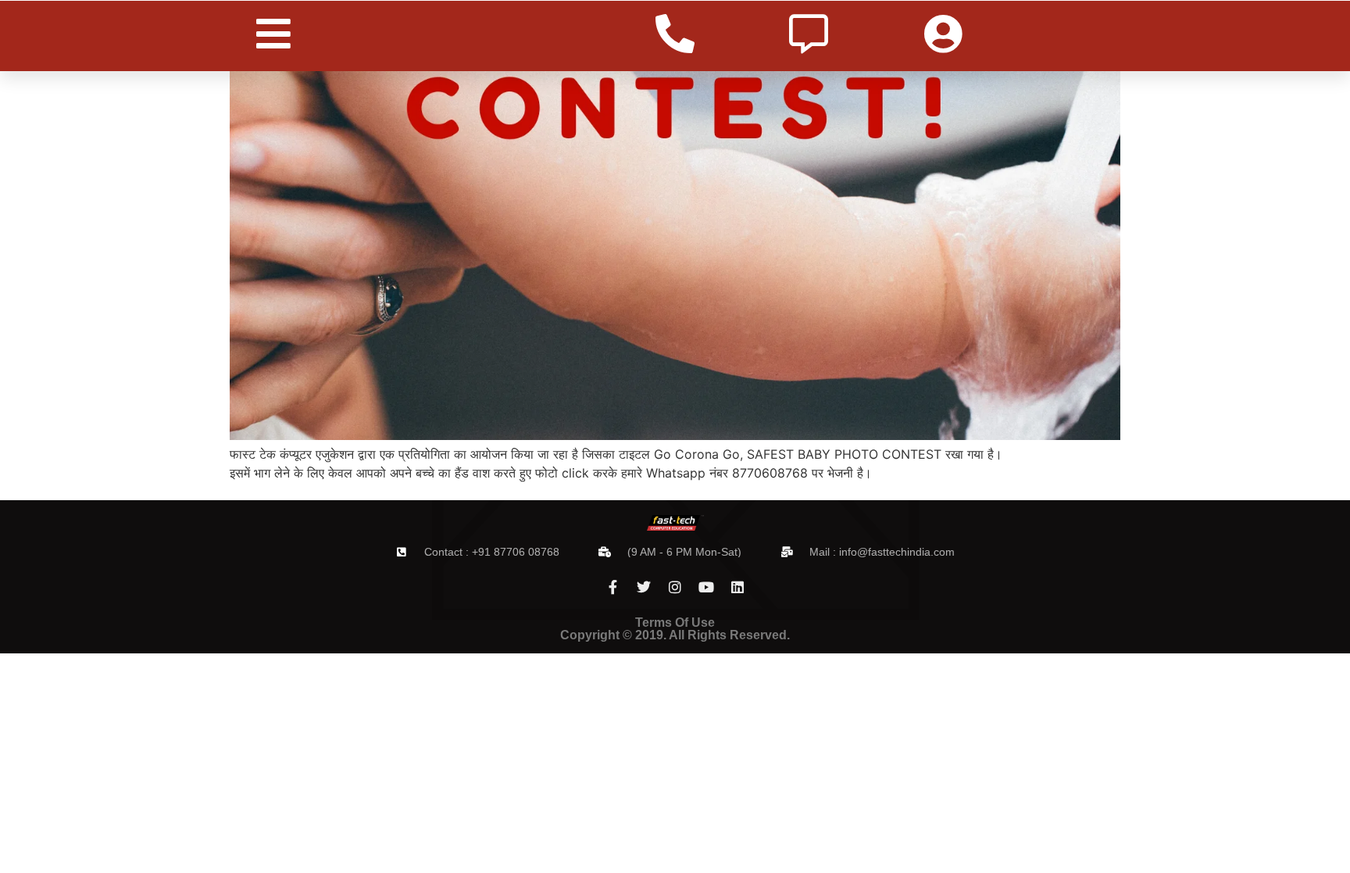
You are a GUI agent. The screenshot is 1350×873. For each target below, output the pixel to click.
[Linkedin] (737, 587)
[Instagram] (675, 587)
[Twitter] (644, 587)
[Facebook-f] (612, 587)
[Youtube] (706, 587)
